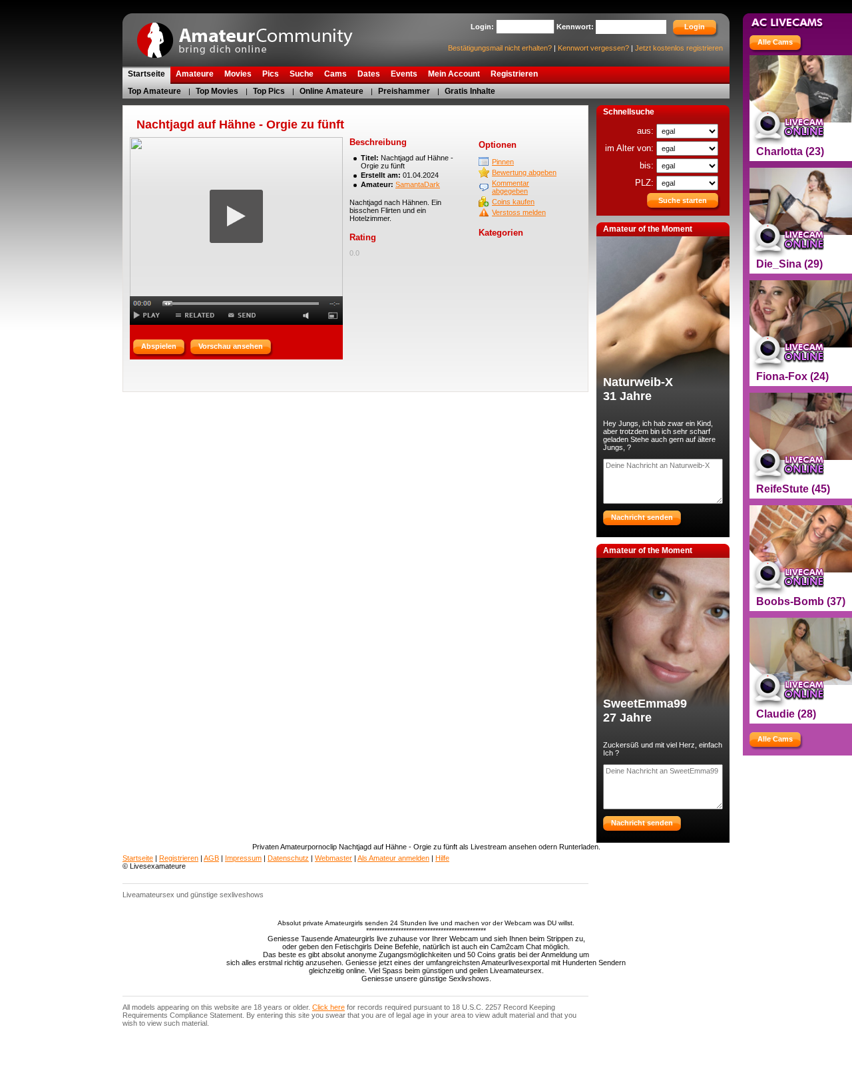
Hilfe (442, 858)
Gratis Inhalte (470, 91)
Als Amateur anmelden (393, 858)
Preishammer (404, 91)
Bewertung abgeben (524, 172)
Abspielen (158, 346)
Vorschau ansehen (230, 346)
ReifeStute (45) (793, 489)
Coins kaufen (513, 202)
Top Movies (217, 91)
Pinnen (503, 162)
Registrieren (178, 858)
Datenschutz (288, 858)
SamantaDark (417, 184)
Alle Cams (775, 42)
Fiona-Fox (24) (792, 376)
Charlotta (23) (790, 151)
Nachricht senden (642, 517)
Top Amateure (154, 91)
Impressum (243, 858)
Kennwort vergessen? (593, 48)
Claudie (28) (786, 714)
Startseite (137, 858)
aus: (646, 131)
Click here (328, 1007)
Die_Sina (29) (789, 264)
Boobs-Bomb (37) (800, 601)
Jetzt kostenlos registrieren (679, 48)
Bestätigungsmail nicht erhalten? (500, 48)
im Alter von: (630, 148)
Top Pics (269, 91)
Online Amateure (331, 91)
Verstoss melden (519, 212)
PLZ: (645, 183)
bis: (648, 165)
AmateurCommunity (252, 36)
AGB (211, 858)
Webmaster (333, 858)
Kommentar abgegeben (510, 187)
